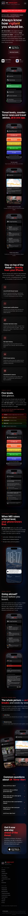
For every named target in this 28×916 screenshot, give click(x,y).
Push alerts (4, 875)
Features (3, 871)
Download (4, 882)
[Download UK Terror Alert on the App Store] (14, 47)
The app (3, 898)
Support (3, 900)
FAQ (2, 880)
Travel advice (4, 877)
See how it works (14, 52)
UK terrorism (4, 887)
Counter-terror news (6, 878)
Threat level (4, 889)
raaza (9, 863)
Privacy (3, 902)
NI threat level (4, 891)
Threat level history (6, 893)
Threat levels (4, 873)
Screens (3, 869)
